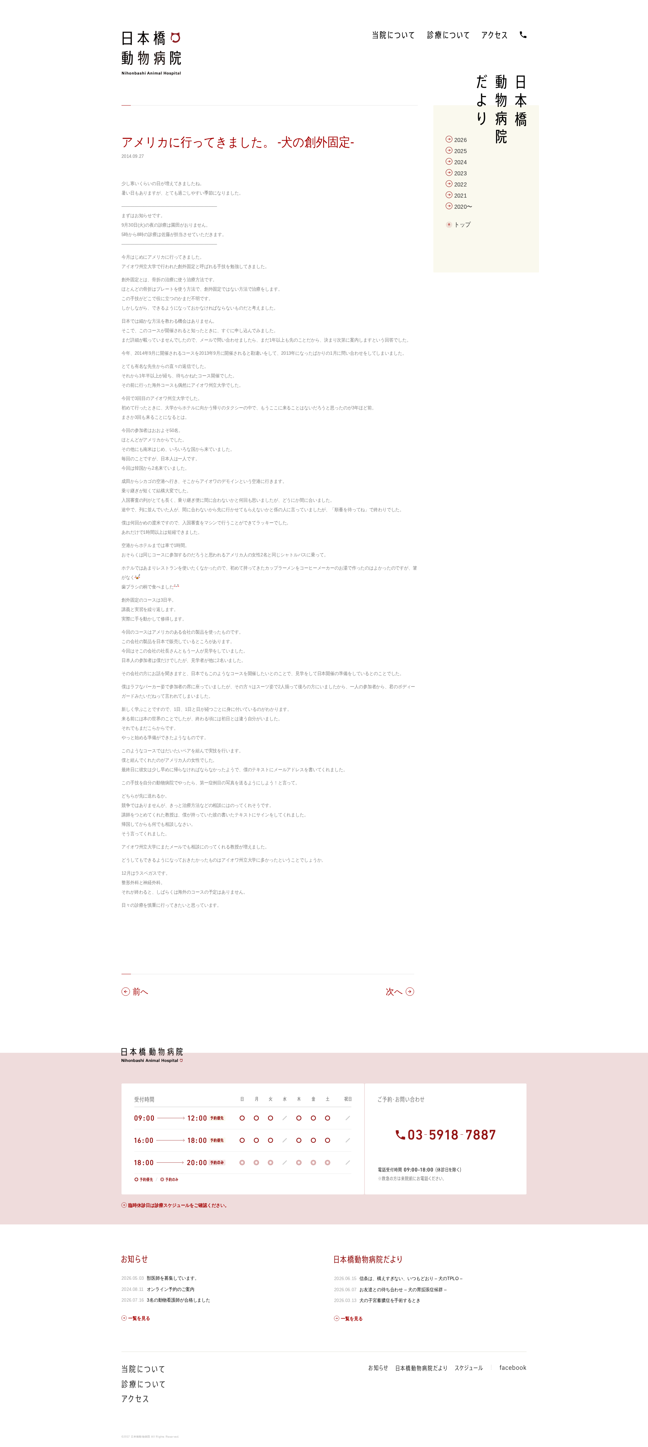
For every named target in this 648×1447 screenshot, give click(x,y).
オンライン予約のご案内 (171, 1289)
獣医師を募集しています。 (173, 1278)
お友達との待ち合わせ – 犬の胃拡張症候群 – (403, 1289)
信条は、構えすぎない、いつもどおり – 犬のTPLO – (410, 1278)
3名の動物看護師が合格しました (178, 1300)
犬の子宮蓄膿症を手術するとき (389, 1300)
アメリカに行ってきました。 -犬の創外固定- (238, 142)
